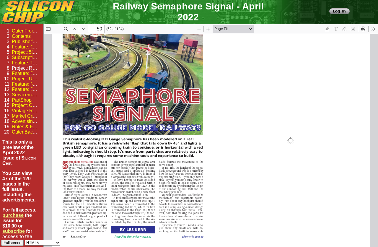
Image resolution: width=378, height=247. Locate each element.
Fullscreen (12, 242)
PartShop (22, 100)
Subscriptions (26, 57)
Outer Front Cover (30, 30)
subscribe (13, 231)
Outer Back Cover (30, 131)
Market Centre (26, 115)
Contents (21, 36)
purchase (13, 215)
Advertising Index (30, 121)
